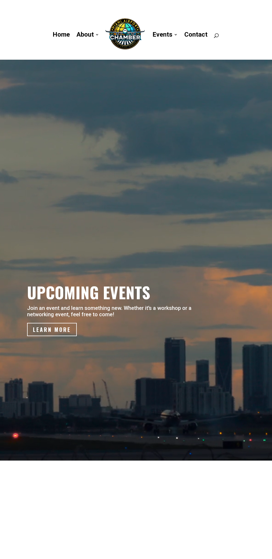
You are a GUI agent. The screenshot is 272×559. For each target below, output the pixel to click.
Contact (195, 35)
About (85, 35)
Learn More (52, 329)
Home (61, 35)
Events (162, 35)
